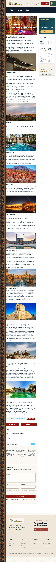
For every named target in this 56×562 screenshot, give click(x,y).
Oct (5, 18)
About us (34, 541)
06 (5, 17)
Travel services (24, 541)
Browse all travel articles (47, 74)
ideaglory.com (39, 553)
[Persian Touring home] (15, 3)
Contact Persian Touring (40, 529)
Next (34, 444)
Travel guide (35, 4)
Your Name (6, 484)
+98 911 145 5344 (46, 543)
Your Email (23, 484)
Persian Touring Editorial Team (18, 418)
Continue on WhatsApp (47, 546)
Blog (39, 3)
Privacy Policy (46, 553)
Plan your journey (53, 3)
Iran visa (22, 545)
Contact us (35, 543)
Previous (32, 444)
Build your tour (47, 31)
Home (24, 3)
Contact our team (43, 71)
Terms (52, 553)
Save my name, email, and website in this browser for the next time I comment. (19, 491)
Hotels (28, 3)
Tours (32, 3)
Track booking (45, 3)
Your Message (7, 472)
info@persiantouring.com (47, 541)
